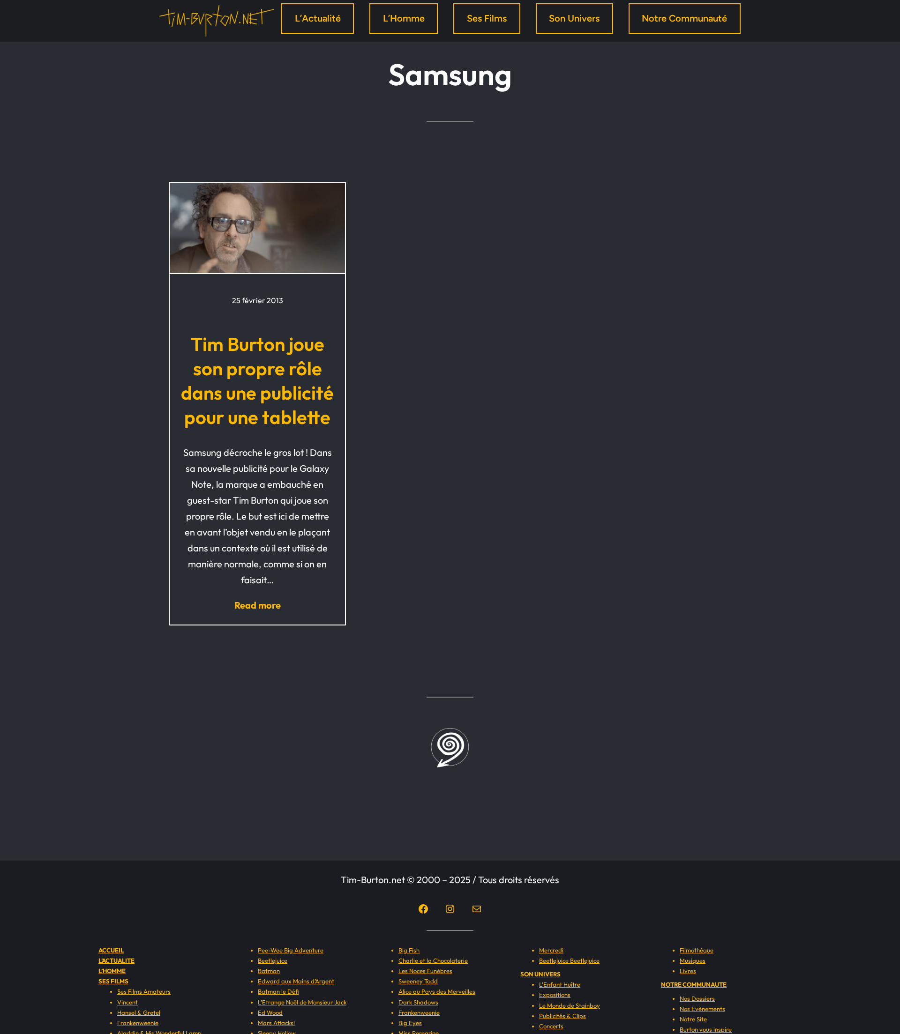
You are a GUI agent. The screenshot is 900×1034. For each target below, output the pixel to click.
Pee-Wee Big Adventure (290, 950)
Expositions (554, 994)
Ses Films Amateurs (144, 991)
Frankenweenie (137, 1023)
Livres (688, 970)
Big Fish (409, 950)
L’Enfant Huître (559, 984)
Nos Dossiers (697, 998)
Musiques (692, 960)
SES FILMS (113, 981)
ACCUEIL (111, 950)
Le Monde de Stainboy (569, 1005)
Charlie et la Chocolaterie (433, 960)
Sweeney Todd (418, 981)
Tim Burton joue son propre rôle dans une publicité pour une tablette (257, 380)
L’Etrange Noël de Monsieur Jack (302, 1002)
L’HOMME (112, 970)
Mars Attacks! (276, 1023)
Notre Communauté (684, 18)
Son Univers (574, 18)
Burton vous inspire (706, 1029)
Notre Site (693, 1019)
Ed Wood (270, 1012)
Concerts (551, 1026)
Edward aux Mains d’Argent (296, 981)
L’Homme (404, 18)
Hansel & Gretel (138, 1012)
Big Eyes (410, 1023)
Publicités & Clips (562, 1015)
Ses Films (487, 18)
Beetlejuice (272, 960)
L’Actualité (318, 18)
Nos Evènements (702, 1008)
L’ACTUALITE (116, 960)
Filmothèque (696, 950)
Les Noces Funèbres (425, 970)
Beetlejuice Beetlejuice (569, 960)
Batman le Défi (278, 991)
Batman (269, 970)
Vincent (127, 1002)
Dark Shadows (418, 1002)
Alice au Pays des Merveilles (436, 991)
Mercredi (551, 950)
